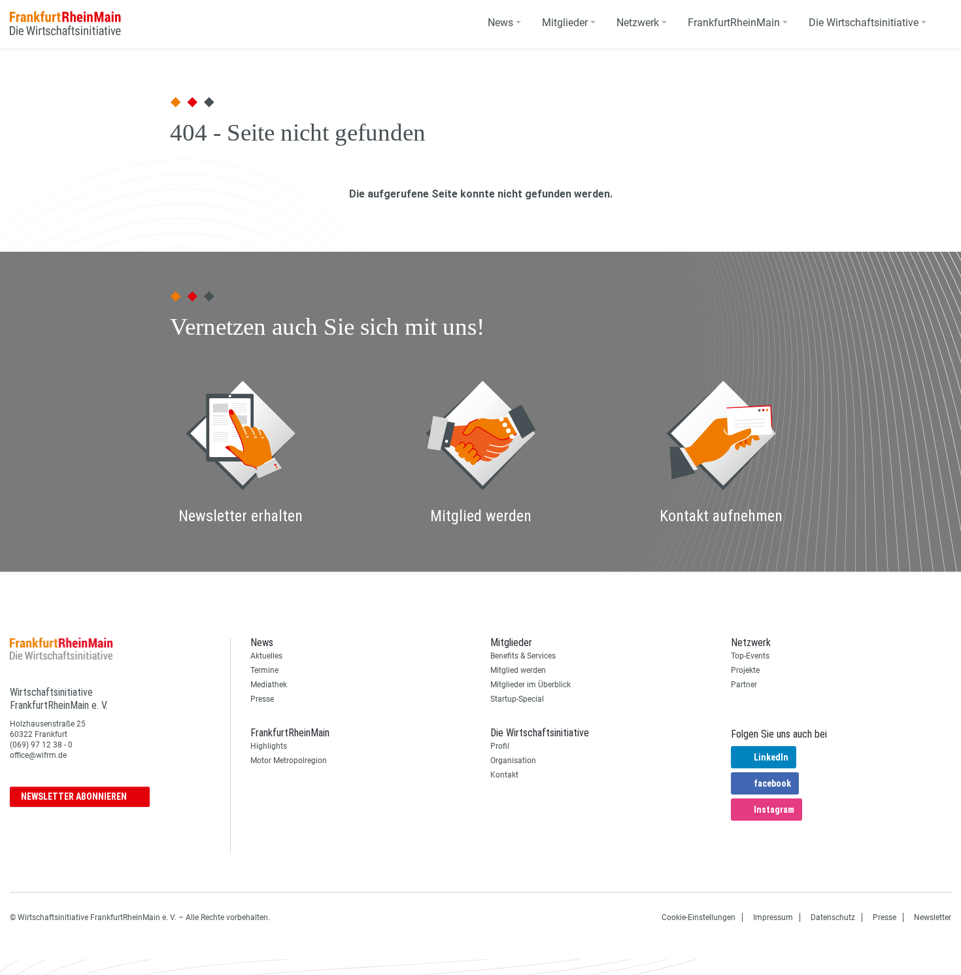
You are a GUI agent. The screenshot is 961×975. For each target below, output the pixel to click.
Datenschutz (833, 917)
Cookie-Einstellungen (698, 917)
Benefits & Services (523, 655)
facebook (772, 783)
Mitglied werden (518, 670)
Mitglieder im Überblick (530, 684)
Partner (744, 684)
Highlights (268, 746)
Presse (262, 699)
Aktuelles (266, 655)
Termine (264, 670)
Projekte (745, 670)
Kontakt (504, 774)
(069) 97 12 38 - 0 (41, 744)
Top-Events (750, 655)
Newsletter (74, 796)
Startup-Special (517, 699)
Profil (499, 746)
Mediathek (268, 684)
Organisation (513, 760)
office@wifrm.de (38, 755)
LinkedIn (771, 757)
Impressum (773, 917)
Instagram (774, 809)
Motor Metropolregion (288, 760)
